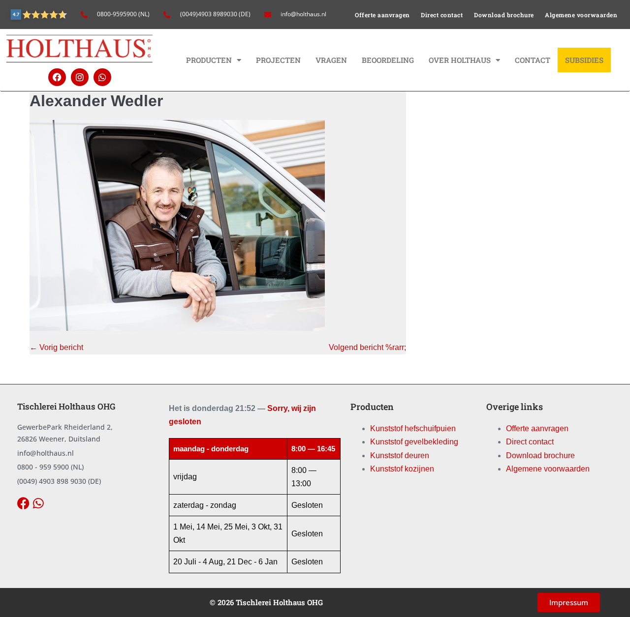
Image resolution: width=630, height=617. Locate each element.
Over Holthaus (460, 60)
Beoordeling (388, 60)
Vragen (331, 60)
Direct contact (442, 15)
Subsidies (584, 60)
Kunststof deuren (399, 455)
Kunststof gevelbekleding (414, 442)
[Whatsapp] (102, 77)
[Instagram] (80, 77)
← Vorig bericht (56, 347)
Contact (532, 60)
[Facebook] (57, 77)
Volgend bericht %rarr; (367, 347)
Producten (209, 60)
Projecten (278, 60)
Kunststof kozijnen (402, 469)
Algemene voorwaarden (581, 15)
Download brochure (504, 15)
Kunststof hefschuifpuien (413, 428)
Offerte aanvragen (382, 15)
